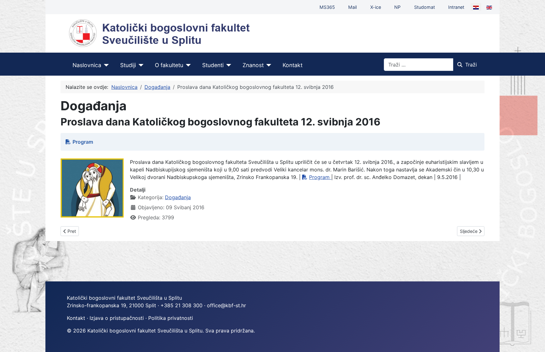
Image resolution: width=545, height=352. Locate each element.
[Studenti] (227, 65)
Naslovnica (87, 65)
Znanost (253, 65)
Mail (352, 7)
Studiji (128, 65)
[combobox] (418, 64)
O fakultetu (169, 65)
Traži (471, 64)
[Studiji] (140, 65)
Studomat (424, 7)
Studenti (213, 65)
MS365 (327, 7)
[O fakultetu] (187, 65)
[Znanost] (268, 65)
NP (397, 7)
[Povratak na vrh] (534, 340)
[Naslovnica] (105, 65)
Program (83, 142)
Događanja (178, 197)
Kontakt (292, 65)
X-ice (375, 7)
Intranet (456, 7)
